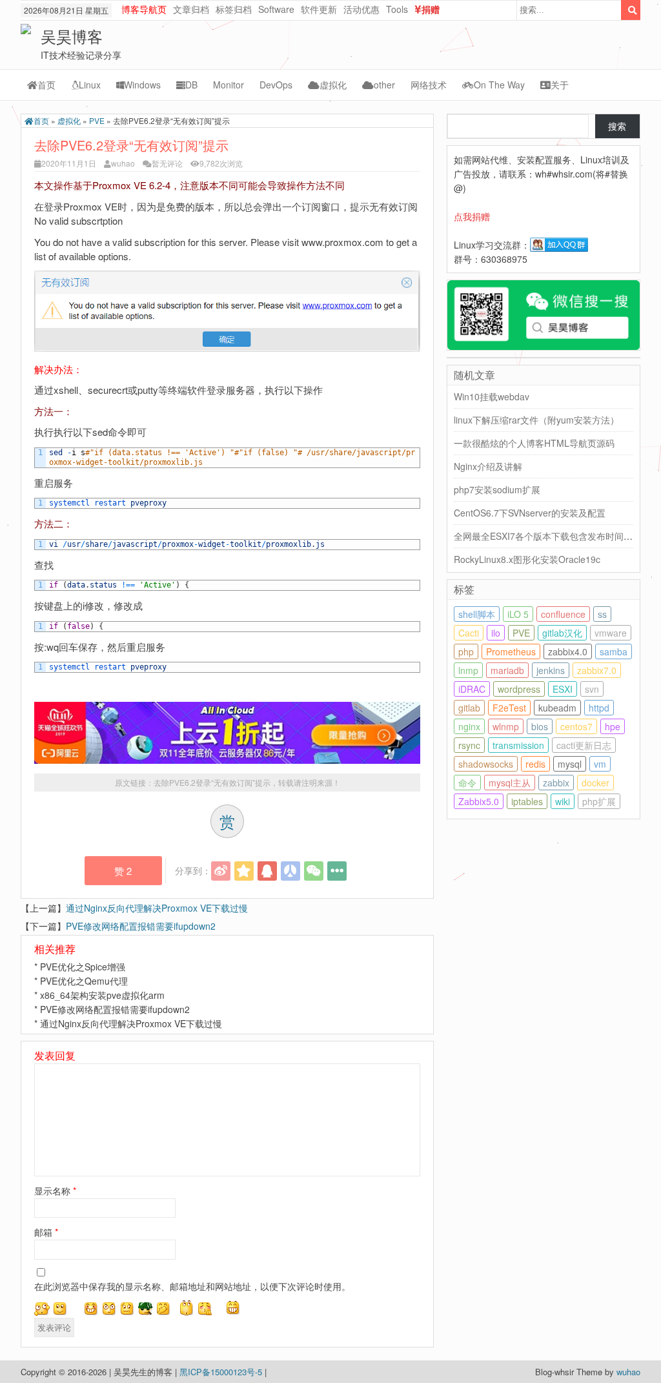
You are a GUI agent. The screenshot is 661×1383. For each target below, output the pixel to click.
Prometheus (511, 651)
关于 (560, 84)
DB (191, 84)
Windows (142, 84)
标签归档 (234, 9)
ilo (495, 632)
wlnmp (506, 726)
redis (535, 763)
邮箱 (46, 1231)
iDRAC (471, 688)
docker (595, 782)
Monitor (228, 84)
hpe (612, 726)
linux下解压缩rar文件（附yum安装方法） (536, 419)
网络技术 (429, 84)
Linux (90, 84)
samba (613, 651)
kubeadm (557, 707)
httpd (599, 707)
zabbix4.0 (567, 651)
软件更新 (319, 9)
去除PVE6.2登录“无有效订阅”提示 (212, 782)
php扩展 (599, 801)
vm (600, 763)
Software (276, 9)
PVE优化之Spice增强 (82, 966)
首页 (46, 84)
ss (602, 614)
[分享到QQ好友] (267, 871)
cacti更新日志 (583, 745)
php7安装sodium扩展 (497, 489)
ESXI (563, 688)
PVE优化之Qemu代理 (84, 980)
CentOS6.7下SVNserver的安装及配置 (529, 512)
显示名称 (55, 1190)
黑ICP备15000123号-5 (222, 1372)
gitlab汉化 (562, 632)
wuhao (123, 163)
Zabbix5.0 (478, 801)
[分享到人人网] (290, 871)
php (466, 651)
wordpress (519, 688)
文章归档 (191, 9)
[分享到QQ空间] (244, 871)
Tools (397, 9)
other (384, 84)
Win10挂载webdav (491, 396)
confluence (563, 614)
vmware (611, 632)
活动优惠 (361, 9)
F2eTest (509, 707)
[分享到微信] (313, 871)
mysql (570, 763)
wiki (562, 801)
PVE (97, 120)
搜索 (617, 125)
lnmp (468, 670)
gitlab (469, 707)
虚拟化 (333, 84)
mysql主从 (510, 782)
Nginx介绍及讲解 (488, 466)
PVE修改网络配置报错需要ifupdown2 (141, 925)
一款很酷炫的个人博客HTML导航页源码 (534, 442)
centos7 (576, 726)
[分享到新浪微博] (220, 871)
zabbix (556, 782)
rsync (469, 745)
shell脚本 (476, 614)
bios (539, 726)
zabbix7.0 (596, 670)
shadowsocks (485, 763)
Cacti (468, 632)
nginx (469, 726)
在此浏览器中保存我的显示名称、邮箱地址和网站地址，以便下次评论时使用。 (192, 1286)
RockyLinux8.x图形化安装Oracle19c (527, 559)
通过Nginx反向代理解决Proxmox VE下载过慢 (157, 907)
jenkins (550, 670)
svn (592, 688)
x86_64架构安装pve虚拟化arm (102, 995)
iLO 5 (518, 614)
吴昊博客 (72, 36)
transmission (518, 745)
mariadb (507, 670)
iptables (527, 801)
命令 (467, 782)
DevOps (275, 84)
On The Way (499, 84)
